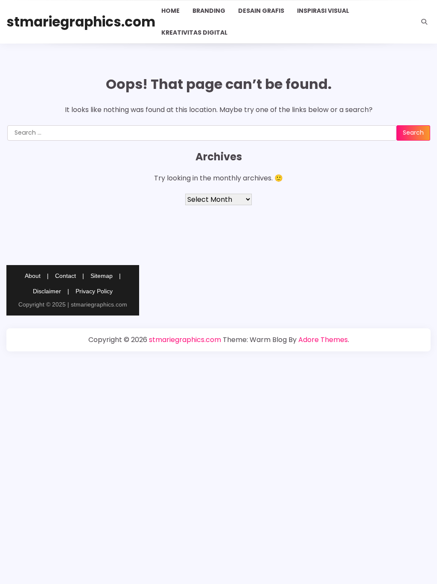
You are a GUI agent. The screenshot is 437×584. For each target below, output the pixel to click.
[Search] (424, 21)
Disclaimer (47, 291)
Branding (208, 10)
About (33, 275)
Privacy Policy (94, 291)
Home (170, 10)
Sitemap (101, 275)
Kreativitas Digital (194, 32)
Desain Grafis (261, 10)
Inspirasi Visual (323, 10)
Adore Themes (323, 340)
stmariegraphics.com (80, 21)
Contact (65, 275)
